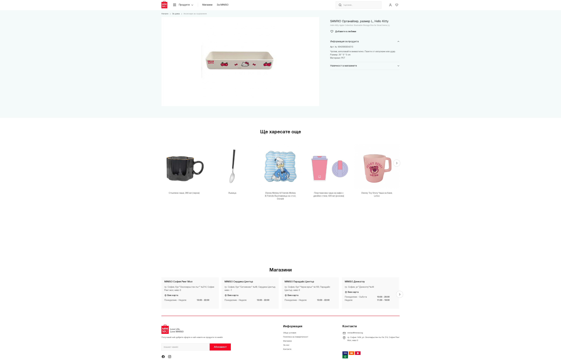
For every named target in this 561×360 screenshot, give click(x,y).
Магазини (207, 5)
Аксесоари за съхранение (195, 14)
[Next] (396, 163)
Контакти (287, 349)
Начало (164, 14)
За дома (176, 14)
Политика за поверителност (295, 337)
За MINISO (222, 5)
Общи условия (289, 333)
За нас (286, 345)
